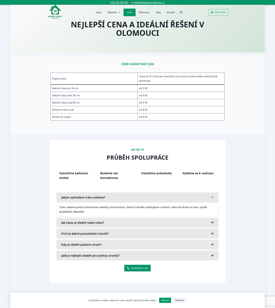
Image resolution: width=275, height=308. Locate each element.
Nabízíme (112, 12)
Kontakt (171, 12)
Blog (158, 12)
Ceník (129, 12)
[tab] (137, 197)
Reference (144, 12)
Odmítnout (179, 300)
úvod (98, 12)
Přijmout (165, 300)
